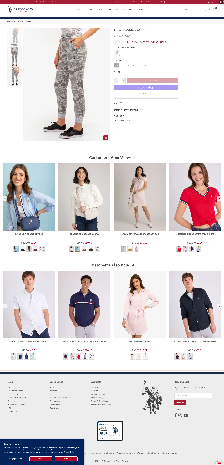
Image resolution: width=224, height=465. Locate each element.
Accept (40, 459)
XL (140, 65)
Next (108, 84)
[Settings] (209, 10)
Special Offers (56, 405)
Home (9, 21)
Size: (117, 61)
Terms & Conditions (99, 401)
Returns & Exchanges (17, 398)
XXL (146, 65)
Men (77, 10)
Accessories (112, 10)
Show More (42, 249)
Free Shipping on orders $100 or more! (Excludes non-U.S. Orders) (41, 2)
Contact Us (12, 411)
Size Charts (54, 408)
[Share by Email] (121, 103)
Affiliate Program (98, 394)
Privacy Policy (69, 452)
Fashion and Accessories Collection (84, 453)
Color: (125, 48)
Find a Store (55, 401)
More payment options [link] (146, 93)
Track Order (13, 394)
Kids (51, 394)
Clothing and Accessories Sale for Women (124, 453)
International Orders (16, 405)
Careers (94, 391)
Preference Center (15, 391)
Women (88, 10)
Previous (25, 84)
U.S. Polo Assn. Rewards (60, 398)
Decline (66, 459)
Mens (52, 387)
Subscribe (180, 402)
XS (117, 65)
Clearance (127, 10)
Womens (53, 391)
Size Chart (118, 72)
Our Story (95, 387)
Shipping (11, 401)
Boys (99, 10)
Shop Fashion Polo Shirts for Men (163, 453)
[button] (5, 199)
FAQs (10, 408)
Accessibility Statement (101, 405)
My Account (13, 387)
